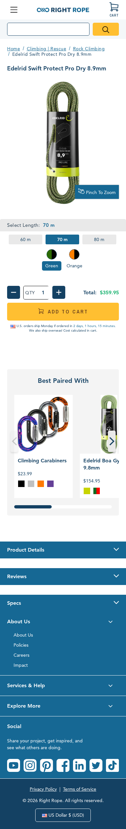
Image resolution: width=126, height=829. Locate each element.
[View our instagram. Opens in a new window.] (30, 765)
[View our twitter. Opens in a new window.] (95, 765)
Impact (21, 665)
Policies (21, 645)
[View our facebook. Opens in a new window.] (63, 765)
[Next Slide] (112, 441)
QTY (30, 293)
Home (13, 49)
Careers (21, 655)
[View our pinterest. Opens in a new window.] (46, 765)
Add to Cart (68, 311)
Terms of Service (79, 789)
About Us (23, 635)
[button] (63, 550)
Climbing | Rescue (47, 49)
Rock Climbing (89, 49)
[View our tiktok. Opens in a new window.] (112, 765)
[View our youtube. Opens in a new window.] (13, 765)
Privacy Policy (43, 789)
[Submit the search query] (106, 29)
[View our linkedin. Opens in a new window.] (79, 765)
